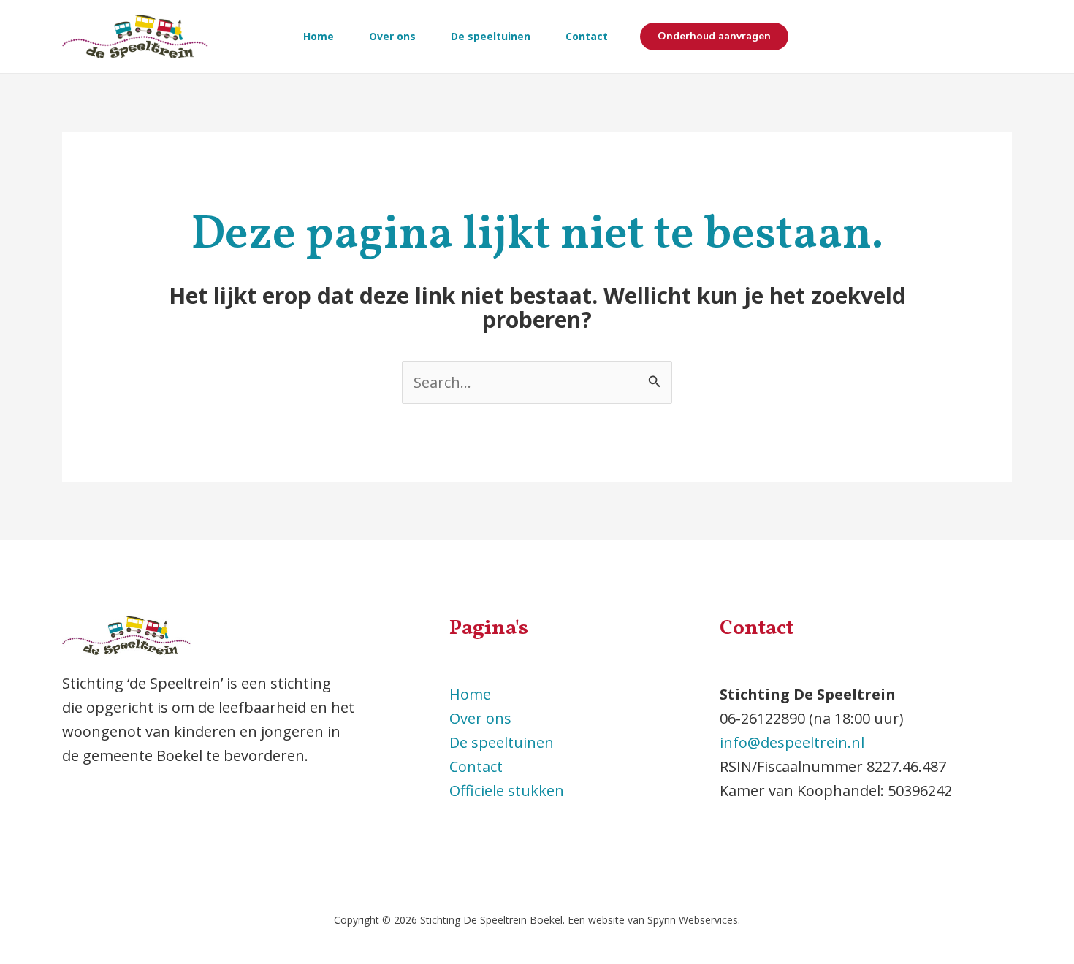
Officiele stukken (506, 790)
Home (318, 36)
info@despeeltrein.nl (792, 742)
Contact (586, 36)
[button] (714, 36)
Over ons (392, 36)
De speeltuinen (490, 36)
